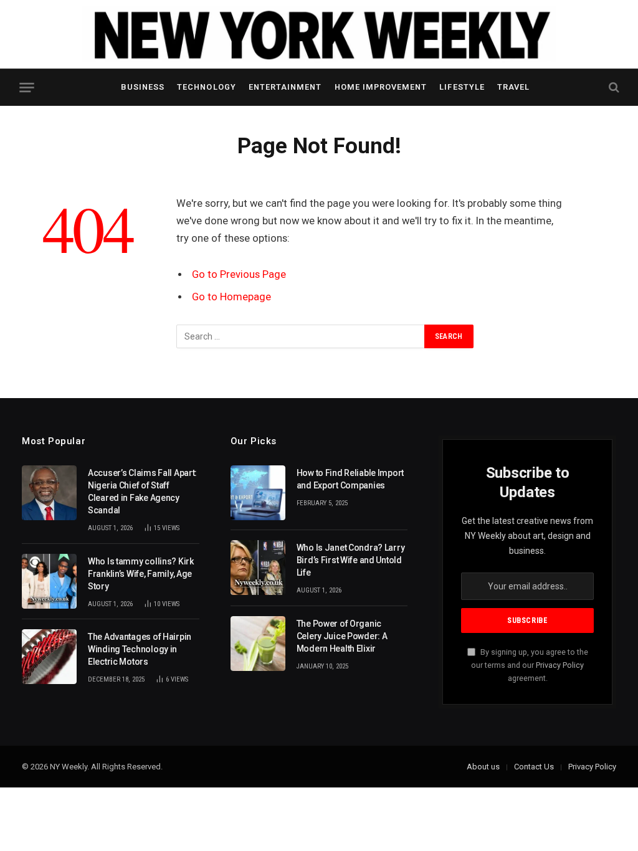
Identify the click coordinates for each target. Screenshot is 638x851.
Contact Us (534, 766)
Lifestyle (461, 87)
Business (142, 87)
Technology (206, 87)
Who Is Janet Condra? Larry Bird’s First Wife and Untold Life (351, 560)
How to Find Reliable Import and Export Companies (350, 479)
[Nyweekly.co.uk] (319, 34)
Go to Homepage (231, 297)
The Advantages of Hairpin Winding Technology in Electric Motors (139, 649)
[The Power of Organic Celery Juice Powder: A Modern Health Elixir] (258, 643)
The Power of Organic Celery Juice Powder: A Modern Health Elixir (342, 636)
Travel (513, 87)
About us (483, 766)
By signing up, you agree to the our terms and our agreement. (529, 665)
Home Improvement (381, 87)
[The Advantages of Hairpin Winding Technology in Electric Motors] (49, 656)
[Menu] (26, 87)
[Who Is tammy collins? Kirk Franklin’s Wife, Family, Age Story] (49, 581)
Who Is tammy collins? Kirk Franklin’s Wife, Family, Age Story (141, 573)
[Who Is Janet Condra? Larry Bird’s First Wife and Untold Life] (258, 567)
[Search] (612, 88)
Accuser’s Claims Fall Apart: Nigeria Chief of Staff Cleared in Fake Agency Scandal (142, 491)
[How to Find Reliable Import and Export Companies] (258, 492)
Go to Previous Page (239, 274)
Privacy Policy (560, 665)
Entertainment (285, 87)
